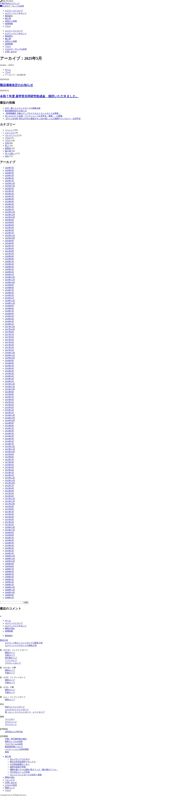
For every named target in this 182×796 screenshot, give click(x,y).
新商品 (8, 148)
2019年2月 (9, 295)
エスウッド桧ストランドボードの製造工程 (24, 643)
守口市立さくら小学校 (20, 772)
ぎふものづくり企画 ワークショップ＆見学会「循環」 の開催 (33, 116)
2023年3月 (9, 228)
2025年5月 (9, 188)
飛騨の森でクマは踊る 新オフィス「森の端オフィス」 (34, 769)
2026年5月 (9, 173)
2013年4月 (9, 467)
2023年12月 (10, 212)
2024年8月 (9, 202)
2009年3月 (9, 579)
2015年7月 (9, 397)
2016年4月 (9, 374)
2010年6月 (9, 540)
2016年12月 (10, 353)
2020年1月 (9, 274)
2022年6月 (9, 248)
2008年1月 (9, 598)
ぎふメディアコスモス (20, 759)
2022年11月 (10, 235)
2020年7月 (9, 261)
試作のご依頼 (11, 21)
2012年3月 (9, 493)
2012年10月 (10, 483)
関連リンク (10, 788)
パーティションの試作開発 (17, 749)
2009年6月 (9, 572)
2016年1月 (9, 381)
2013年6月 (9, 462)
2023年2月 (9, 230)
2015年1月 (9, 413)
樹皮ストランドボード (15, 707)
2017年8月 (9, 332)
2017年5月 (9, 340)
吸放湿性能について (14, 747)
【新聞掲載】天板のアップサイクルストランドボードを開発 (32, 113)
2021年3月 (9, 254)
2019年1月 (9, 298)
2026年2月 (9, 178)
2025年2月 (9, 194)
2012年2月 (9, 496)
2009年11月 (10, 559)
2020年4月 (9, 267)
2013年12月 (10, 446)
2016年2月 (9, 379)
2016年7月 (9, 366)
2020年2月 (9, 272)
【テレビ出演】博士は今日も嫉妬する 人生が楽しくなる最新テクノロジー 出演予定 (43, 119)
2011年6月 (9, 514)
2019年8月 (9, 288)
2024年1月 (9, 209)
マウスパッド (11, 722)
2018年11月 (10, 303)
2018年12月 (10, 301)
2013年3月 (9, 470)
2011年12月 (10, 499)
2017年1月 (9, 350)
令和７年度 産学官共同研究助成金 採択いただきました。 (39, 96)
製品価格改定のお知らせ (16, 85)
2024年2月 (9, 207)
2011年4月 (9, 517)
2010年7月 (9, 538)
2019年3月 (9, 293)
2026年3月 (9, 175)
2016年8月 (9, 363)
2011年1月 (9, 525)
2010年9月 (9, 532)
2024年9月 (9, 199)
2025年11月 (10, 186)
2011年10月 (10, 504)
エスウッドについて (14, 11)
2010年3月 (9, 548)
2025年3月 (9, 191)
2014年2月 (9, 441)
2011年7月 (9, 512)
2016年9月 (9, 360)
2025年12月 (10, 183)
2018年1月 (9, 324)
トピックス (10, 133)
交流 (7, 143)
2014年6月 (9, 431)
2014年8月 (9, 426)
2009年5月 (9, 574)
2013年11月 (10, 449)
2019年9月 (9, 285)
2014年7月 (9, 428)
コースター (10, 719)
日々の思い (10, 153)
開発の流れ (10, 628)
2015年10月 (10, 389)
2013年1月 (9, 475)
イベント (9, 130)
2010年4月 (9, 545)
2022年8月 (9, 243)
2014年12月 (10, 415)
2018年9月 (9, 306)
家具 (7, 752)
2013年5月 (9, 465)
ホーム (8, 70)
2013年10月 (10, 452)
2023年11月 (10, 215)
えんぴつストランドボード (17, 709)
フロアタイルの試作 (14, 744)
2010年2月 (9, 551)
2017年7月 (9, 334)
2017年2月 (9, 347)
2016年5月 (9, 371)
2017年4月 (9, 342)
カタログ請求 (11, 785)
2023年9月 (9, 220)
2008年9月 (9, 595)
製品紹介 (9, 16)
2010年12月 (10, 527)
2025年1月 (9, 196)
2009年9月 (9, 564)
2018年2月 (9, 321)
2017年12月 (10, 327)
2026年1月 (9, 181)
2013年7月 (9, 459)
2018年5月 (9, 316)
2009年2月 (9, 582)
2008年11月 (10, 590)
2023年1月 (9, 233)
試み (7, 156)
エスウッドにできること (16, 13)
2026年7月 (9, 168)
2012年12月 (10, 478)
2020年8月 (9, 259)
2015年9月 (9, 392)
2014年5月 (9, 433)
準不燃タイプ (11, 658)
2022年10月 (10, 238)
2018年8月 (9, 308)
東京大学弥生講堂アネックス (23, 762)
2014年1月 (9, 444)
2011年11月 (10, 501)
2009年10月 (10, 561)
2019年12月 (10, 277)
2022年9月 (9, 241)
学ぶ (7, 146)
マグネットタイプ (13, 663)
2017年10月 (10, 329)
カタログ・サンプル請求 (13, 6)
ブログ (8, 26)
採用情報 (9, 24)
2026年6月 (9, 170)
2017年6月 (9, 337)
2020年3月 (9, 269)
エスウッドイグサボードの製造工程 (21, 645)
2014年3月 (9, 439)
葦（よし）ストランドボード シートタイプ (25, 712)
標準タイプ (10, 653)
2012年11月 (10, 480)
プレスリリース (12, 135)
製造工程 (4, 640)
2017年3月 (9, 345)
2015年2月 (9, 410)
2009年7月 (9, 569)
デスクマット (11, 724)
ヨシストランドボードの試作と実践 (26, 775)
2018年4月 (9, 319)
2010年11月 (10, 530)
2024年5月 (9, 204)
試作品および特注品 (14, 732)
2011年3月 (9, 519)
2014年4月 (9, 436)
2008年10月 (10, 592)
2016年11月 (10, 355)
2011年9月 (9, 506)
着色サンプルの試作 (14, 741)
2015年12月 (10, 384)
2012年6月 (9, 488)
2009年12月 (10, 556)
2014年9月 (9, 423)
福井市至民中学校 (18, 767)
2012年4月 (9, 491)
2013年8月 (9, 457)
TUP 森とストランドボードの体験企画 (22, 108)
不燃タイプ (10, 655)
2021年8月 (9, 251)
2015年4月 (9, 405)
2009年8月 (9, 566)
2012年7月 (9, 486)
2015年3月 (9, 407)
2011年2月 (9, 522)
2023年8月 (9, 222)
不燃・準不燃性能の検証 (16, 739)
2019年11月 (10, 280)
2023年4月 (9, 225)
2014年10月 (10, 420)
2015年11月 (10, 387)
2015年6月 (9, 400)
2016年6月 (9, 368)
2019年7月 (9, 290)
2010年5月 (9, 543)
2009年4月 (9, 577)
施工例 (8, 18)
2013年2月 (9, 473)
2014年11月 (10, 418)
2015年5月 (9, 402)
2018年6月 (9, 314)
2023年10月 (10, 217)
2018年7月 (9, 311)
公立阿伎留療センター (20, 764)
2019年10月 (10, 282)
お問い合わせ (11, 52)
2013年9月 (9, 454)
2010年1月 (9, 553)
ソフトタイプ (11, 660)
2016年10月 (10, 358)
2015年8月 (9, 394)
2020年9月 (9, 256)
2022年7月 (9, 246)
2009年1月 (9, 585)
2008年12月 (10, 587)
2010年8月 (9, 535)
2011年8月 (9, 509)
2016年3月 (9, 376)
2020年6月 (9, 264)
